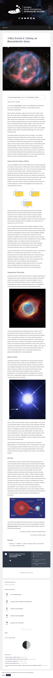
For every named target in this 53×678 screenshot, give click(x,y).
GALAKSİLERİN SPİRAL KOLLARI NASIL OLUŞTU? (16, 659)
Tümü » (6, 632)
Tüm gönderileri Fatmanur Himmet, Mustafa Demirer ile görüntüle (18, 561)
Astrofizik (37, 556)
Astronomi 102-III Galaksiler (16, 608)
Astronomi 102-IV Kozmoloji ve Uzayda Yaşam (21, 601)
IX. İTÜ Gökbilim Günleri (16, 594)
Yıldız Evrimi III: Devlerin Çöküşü (40, 564)
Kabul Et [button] (8, 675)
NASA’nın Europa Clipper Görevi (12, 663)
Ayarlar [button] (3, 675)
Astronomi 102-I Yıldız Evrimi (17, 622)
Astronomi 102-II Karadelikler (17, 615)
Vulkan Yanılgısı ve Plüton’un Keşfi (12, 657)
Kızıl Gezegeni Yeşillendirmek (11, 661)
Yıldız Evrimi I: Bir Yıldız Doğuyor (40, 560)
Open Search (49, 28)
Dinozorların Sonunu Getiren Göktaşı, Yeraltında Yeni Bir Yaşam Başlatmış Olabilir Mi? (23, 665)
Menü (6, 27)
